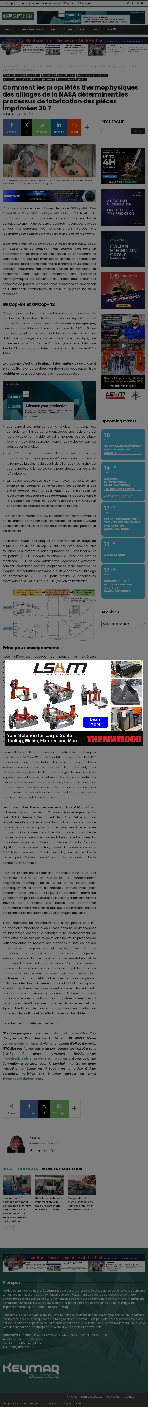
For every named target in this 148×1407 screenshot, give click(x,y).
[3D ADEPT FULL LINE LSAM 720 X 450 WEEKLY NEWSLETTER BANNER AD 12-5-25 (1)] (74, 745)
